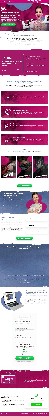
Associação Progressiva (32, 218)
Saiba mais (7, 179)
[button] (9, 179)
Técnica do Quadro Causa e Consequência (36, 231)
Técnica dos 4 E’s (31, 225)
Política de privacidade (24, 413)
